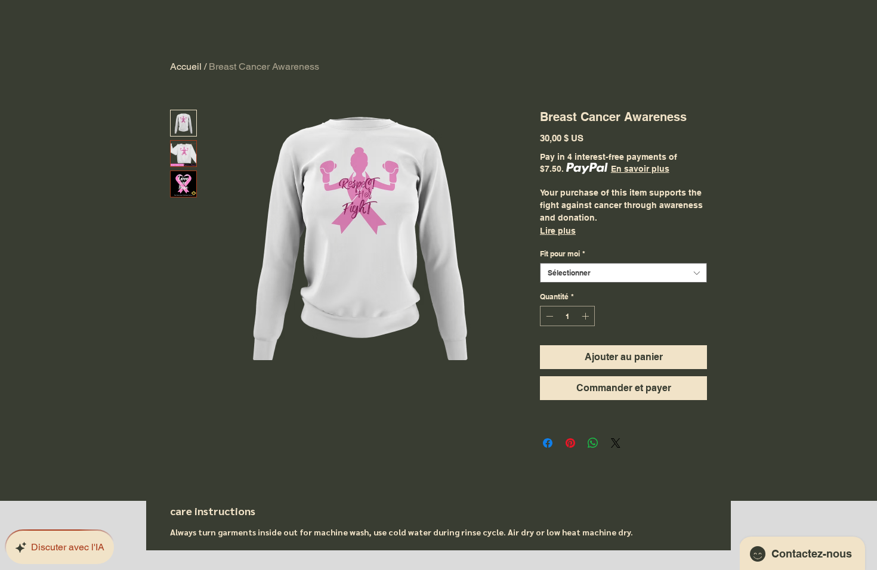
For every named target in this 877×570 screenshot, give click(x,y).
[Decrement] (548, 316)
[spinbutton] (567, 316)
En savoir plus (640, 169)
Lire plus (558, 231)
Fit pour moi (562, 253)
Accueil (186, 66)
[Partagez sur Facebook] (548, 443)
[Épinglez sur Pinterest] (570, 443)
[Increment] (586, 316)
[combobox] (623, 273)
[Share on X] (616, 443)
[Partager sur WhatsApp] (593, 443)
